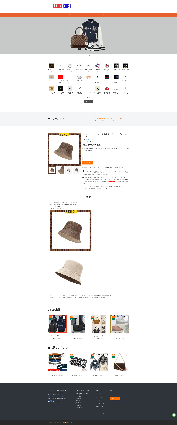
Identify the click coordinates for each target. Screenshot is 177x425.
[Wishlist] (64, 317)
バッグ (75, 15)
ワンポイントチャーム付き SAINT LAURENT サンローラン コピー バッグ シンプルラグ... (99, 336)
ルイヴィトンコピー (100, 393)
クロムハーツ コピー (100, 409)
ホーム (50, 15)
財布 (70, 15)
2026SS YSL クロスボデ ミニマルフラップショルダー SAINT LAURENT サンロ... (78, 336)
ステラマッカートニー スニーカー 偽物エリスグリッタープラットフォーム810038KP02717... (119, 336)
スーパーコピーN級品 (61, 422)
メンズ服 (102, 15)
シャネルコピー (99, 397)
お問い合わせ (78, 398)
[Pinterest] (56, 401)
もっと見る (88, 101)
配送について (78, 403)
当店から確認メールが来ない (82, 393)
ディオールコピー (100, 403)
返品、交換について (80, 395)
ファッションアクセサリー (122, 15)
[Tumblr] (51, 400)
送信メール (115, 398)
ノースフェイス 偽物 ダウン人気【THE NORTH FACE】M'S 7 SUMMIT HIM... (57, 335)
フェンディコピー (91, 139)
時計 (66, 15)
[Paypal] (49, 401)
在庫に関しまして (79, 402)
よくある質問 (78, 396)
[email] (174, 415)
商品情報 (88, 197)
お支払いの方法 (79, 405)
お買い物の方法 (79, 407)
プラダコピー (99, 400)
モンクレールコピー (100, 406)
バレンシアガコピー (100, 413)
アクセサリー (91, 15)
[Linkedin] (59, 401)
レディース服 (110, 15)
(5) (92, 141)
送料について (78, 400)
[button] (87, 55)
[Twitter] (54, 401)
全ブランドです (58, 15)
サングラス (82, 15)
